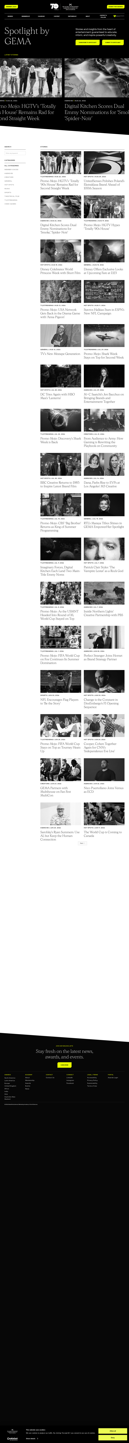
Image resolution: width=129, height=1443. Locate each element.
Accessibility (92, 1078)
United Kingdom (10, 1086)
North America (9, 1078)
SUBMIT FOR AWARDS (116, 6)
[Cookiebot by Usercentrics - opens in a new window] (12, 1439)
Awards (28, 1083)
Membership (29, 1080)
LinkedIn (69, 1078)
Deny (113, 1437)
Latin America (9, 1080)
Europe (7, 1083)
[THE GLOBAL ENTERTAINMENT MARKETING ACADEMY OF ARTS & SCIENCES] (64, 7)
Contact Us (50, 1078)
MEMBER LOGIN (11, 6)
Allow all (113, 1431)
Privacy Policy (92, 1080)
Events (27, 1086)
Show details (30, 1438)
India (6, 1091)
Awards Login (113, 1078)
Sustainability (92, 1083)
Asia (6, 1094)
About (27, 1078)
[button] (10, 16)
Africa (6, 1089)
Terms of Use (92, 1086)
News (27, 1089)
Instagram (70, 1080)
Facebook (70, 1083)
